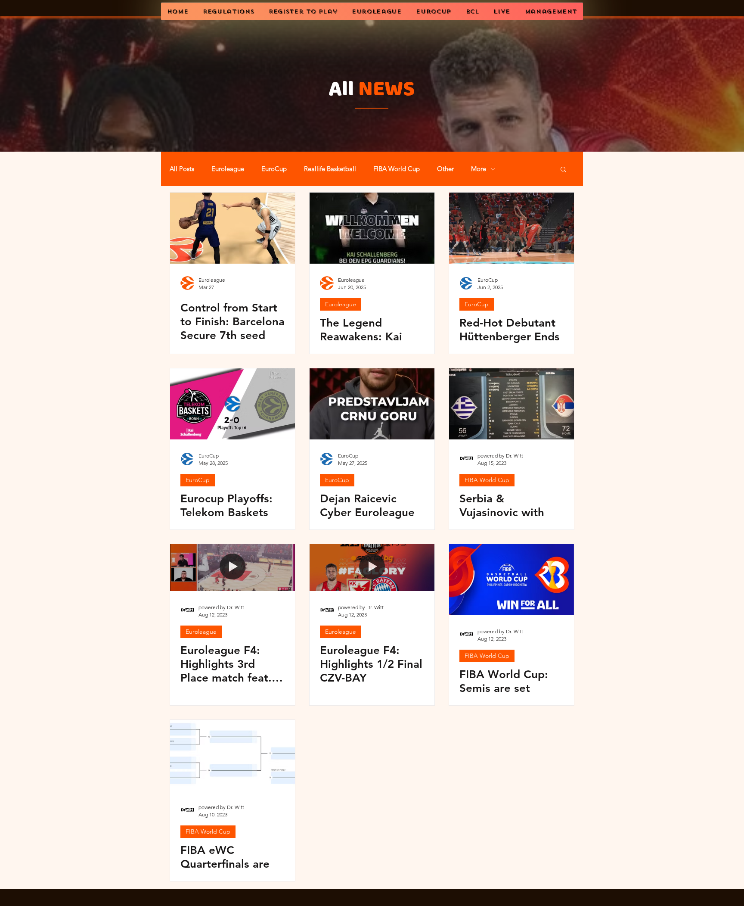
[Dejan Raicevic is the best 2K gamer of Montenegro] (372, 403)
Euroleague (227, 169)
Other (445, 169)
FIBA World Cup (396, 169)
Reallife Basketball (330, 169)
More (478, 169)
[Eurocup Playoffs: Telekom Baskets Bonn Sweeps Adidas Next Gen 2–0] (232, 403)
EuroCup (274, 169)
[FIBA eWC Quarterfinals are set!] (232, 755)
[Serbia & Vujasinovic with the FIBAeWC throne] (511, 403)
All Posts (182, 169)
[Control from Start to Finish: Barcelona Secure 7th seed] (232, 228)
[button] (563, 169)
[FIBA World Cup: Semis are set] (511, 579)
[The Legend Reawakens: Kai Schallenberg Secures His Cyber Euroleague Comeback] (372, 228)
